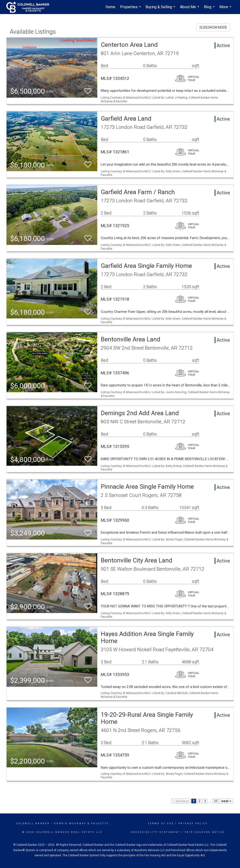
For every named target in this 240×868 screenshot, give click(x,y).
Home (110, 7)
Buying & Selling (161, 9)
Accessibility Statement (155, 832)
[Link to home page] (30, 7)
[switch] (88, 91)
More (225, 9)
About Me (190, 9)
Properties (131, 9)
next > (226, 801)
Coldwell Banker (33, 823)
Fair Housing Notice (205, 832)
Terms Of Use (161, 823)
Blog (210, 9)
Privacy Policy (193, 823)
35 (216, 801)
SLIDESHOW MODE (213, 27)
